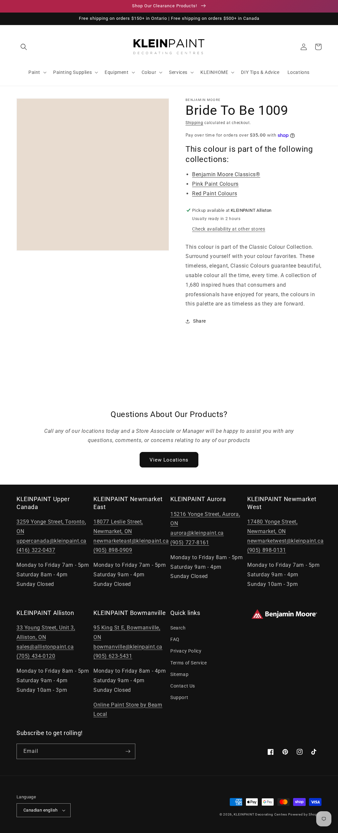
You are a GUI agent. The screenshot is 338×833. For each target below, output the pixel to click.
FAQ (175, 639)
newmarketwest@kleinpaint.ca (285, 541)
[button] (24, 47)
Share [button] (199, 321)
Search (178, 627)
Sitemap (179, 674)
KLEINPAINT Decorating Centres (260, 814)
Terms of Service (188, 662)
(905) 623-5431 (112, 656)
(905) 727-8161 (189, 542)
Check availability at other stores (228, 229)
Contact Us (182, 686)
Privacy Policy (185, 651)
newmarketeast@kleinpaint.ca (131, 541)
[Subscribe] (127, 751)
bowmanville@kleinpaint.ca (127, 647)
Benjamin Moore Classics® (226, 174)
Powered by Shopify (304, 814)
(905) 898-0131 (266, 550)
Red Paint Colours (214, 193)
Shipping (194, 122)
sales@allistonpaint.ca (45, 647)
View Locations (169, 460)
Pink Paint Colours (215, 184)
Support (179, 697)
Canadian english (40, 810)
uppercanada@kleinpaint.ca (51, 541)
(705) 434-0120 (36, 656)
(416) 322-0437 (36, 550)
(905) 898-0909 (112, 550)
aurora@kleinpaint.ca (197, 533)
